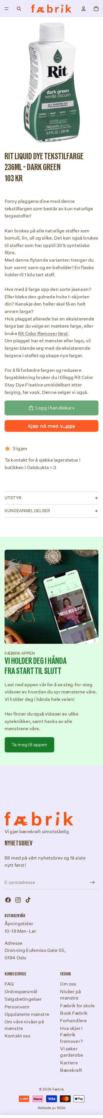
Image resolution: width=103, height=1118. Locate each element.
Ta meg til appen (29, 744)
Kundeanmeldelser (27, 510)
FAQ (9, 984)
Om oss (68, 984)
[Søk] (19, 8)
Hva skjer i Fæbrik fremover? (71, 1034)
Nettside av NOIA (52, 1107)
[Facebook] (8, 900)
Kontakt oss (17, 1036)
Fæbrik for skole (77, 1005)
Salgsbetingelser (23, 999)
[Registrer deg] (92, 882)
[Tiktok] (28, 900)
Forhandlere (73, 1020)
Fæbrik (58, 1089)
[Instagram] (18, 900)
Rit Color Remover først (43, 333)
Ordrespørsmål (21, 991)
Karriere (69, 1062)
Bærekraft (71, 1070)
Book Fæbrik (74, 1013)
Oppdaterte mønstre (27, 1014)
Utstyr (13, 497)
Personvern (17, 1006)
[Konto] (83, 8)
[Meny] (6, 8)
